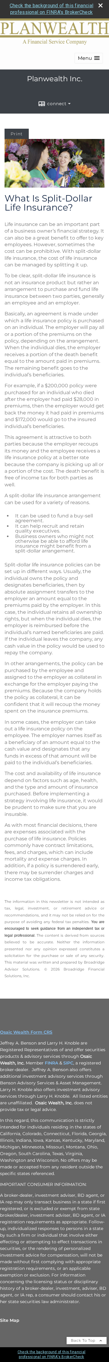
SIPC (68, 1063)
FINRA (51, 1063)
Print (17, 134)
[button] (88, 58)
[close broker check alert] (100, 5)
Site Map (9, 1320)
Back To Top (84, 1340)
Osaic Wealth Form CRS (26, 1032)
